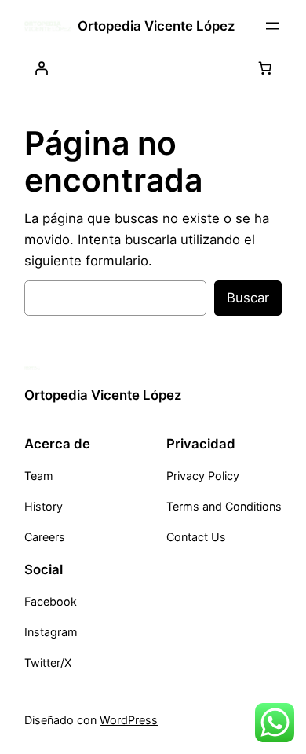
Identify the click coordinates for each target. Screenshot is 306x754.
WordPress (129, 720)
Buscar (248, 298)
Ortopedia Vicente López (156, 26)
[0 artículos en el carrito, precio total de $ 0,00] (265, 68)
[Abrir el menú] (272, 25)
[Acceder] (40, 68)
